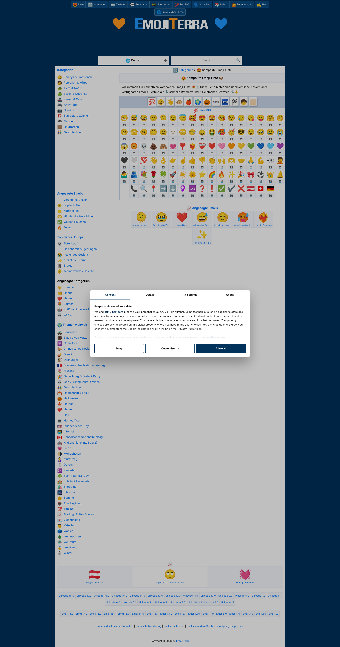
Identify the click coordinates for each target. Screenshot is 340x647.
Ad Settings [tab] (190, 294)
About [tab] (230, 294)
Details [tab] (150, 294)
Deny (119, 348)
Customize (168, 348)
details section (215, 337)
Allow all (221, 348)
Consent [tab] (110, 294)
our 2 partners (113, 311)
